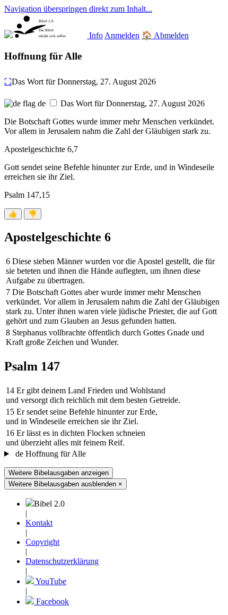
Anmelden (121, 35)
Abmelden (171, 35)
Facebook (51, 601)
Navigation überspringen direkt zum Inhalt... (78, 8)
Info (96, 35)
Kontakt (38, 522)
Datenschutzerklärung (62, 561)
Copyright (42, 541)
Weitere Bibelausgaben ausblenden (65, 484)
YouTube (50, 581)
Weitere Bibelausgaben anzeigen (58, 473)
